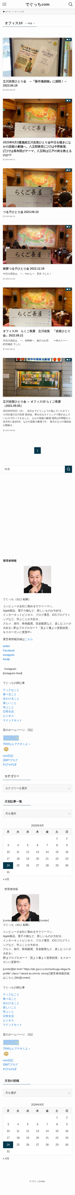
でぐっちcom (37, 4)
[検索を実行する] (68, 469)
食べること (10, 694)
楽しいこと (10, 703)
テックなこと (11, 690)
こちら (29, 639)
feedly (6, 659)
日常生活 (8, 711)
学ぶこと (8, 707)
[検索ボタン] (70, 4)
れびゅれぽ (10, 764)
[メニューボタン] (4, 4)
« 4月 (6, 879)
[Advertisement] (37, 515)
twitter (6, 646)
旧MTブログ (10, 760)
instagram (9, 654)
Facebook (9, 650)
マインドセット (12, 720)
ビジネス (8, 715)
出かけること (11, 698)
